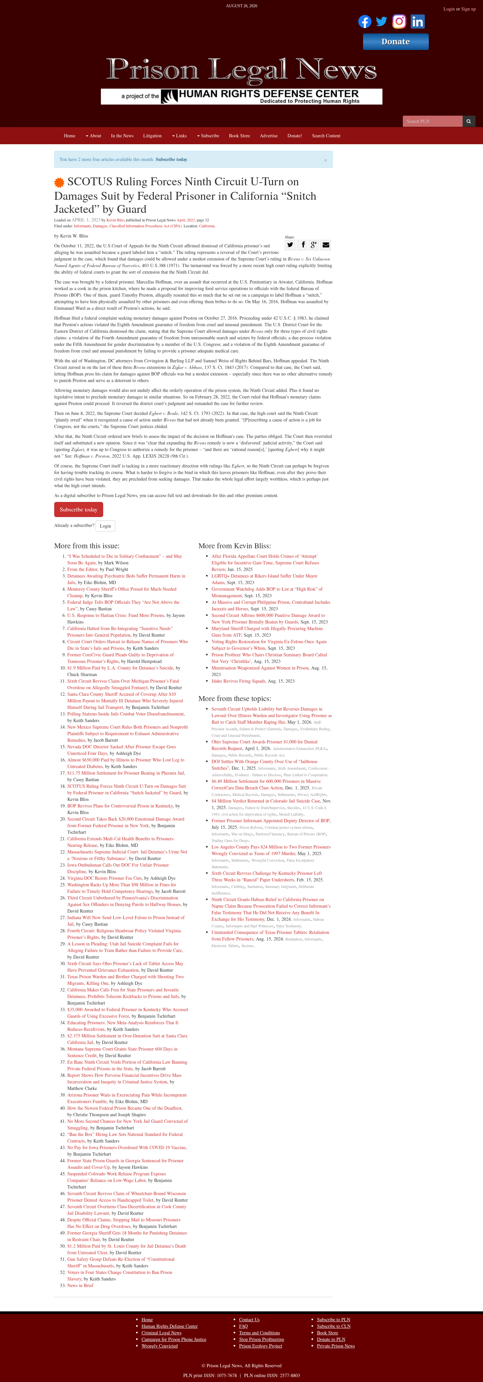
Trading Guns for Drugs (230, 840)
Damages (100, 225)
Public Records (240, 755)
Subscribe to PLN (333, 1319)
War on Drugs (242, 833)
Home (69, 135)
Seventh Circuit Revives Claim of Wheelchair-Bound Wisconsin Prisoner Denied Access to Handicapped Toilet (126, 1196)
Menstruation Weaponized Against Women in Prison (260, 668)
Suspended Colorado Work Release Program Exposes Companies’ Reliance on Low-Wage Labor (116, 1176)
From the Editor (82, 569)
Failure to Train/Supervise (265, 807)
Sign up (468, 9)
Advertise (269, 135)
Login (449, 9)
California (207, 225)
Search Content (326, 135)
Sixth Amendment (292, 768)
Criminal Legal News (161, 1332)
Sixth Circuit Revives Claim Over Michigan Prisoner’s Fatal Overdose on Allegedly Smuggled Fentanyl (123, 684)
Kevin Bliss (115, 219)
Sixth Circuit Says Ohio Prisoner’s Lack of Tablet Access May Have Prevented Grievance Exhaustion (125, 966)
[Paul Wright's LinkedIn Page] (418, 19)
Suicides (293, 807)
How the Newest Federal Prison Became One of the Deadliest (124, 1108)
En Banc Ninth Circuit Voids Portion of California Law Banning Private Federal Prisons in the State (127, 1065)
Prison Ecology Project (260, 1346)
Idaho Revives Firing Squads (238, 681)
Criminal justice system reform (288, 827)
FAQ (243, 1326)
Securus (248, 945)
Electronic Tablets (225, 945)
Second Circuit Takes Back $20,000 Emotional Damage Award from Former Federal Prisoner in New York (125, 822)
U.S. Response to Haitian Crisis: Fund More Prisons (115, 615)
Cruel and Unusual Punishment (236, 735)
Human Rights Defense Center (170, 1326)
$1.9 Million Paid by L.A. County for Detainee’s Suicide (120, 668)
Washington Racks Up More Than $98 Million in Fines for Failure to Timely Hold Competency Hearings (121, 887)
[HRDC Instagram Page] (399, 19)
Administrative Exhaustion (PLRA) (300, 748)
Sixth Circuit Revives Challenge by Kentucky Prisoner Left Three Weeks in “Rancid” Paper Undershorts (267, 876)
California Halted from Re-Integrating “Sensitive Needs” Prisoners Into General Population (119, 631)
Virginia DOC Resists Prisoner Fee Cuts (104, 878)
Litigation (152, 135)
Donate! (295, 135)
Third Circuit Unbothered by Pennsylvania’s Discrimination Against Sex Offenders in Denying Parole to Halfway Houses (123, 901)
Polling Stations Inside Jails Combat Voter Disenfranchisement (125, 714)
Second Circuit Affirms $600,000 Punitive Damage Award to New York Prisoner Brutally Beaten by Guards (268, 618)
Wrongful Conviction (267, 860)
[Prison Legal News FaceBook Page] (365, 19)
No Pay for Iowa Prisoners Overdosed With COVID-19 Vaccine (126, 1147)
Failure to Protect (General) (260, 728)
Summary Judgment (280, 886)
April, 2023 (186, 219)
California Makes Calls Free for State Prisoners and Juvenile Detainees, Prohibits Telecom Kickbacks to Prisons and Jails (123, 992)
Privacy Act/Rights (312, 794)
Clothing (238, 886)
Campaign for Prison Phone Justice (174, 1339)
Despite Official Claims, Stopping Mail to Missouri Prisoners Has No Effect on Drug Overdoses (123, 1222)
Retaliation (294, 939)
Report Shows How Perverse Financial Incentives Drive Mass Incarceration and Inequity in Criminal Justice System (124, 1078)
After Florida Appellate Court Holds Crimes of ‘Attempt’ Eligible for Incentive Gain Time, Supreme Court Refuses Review (265, 562)
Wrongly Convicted (160, 1346)
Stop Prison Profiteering (261, 1339)
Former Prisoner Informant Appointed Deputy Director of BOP (270, 820)
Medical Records (245, 794)
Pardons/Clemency (270, 833)
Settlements (286, 794)
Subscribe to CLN (334, 1326)
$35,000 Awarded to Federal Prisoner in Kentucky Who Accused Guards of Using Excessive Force (127, 1012)
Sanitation (255, 886)
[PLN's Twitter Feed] (382, 19)
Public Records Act (269, 755)
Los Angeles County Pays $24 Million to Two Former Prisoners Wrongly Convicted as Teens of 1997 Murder (271, 850)
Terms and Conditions (259, 1332)
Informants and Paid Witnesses (250, 925)
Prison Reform (251, 827)
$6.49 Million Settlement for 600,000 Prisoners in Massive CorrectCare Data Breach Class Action (266, 784)
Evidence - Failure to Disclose (258, 774)
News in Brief (80, 1285)
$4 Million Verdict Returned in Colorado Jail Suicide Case (266, 801)
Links (181, 135)
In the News (122, 135)
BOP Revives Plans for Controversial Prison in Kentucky (120, 806)
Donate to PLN (331, 1339)
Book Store (239, 135)
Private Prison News (336, 1346)
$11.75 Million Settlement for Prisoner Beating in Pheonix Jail (125, 773)
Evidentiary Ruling (315, 728)
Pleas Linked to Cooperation (305, 774)
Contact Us (249, 1319)
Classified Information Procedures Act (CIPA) (145, 225)
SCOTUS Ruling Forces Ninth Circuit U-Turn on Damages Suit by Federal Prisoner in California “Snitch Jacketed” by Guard (126, 789)
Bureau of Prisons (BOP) (306, 833)
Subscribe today (171, 159)
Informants (82, 225)
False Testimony (288, 925)
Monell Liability (291, 814)
